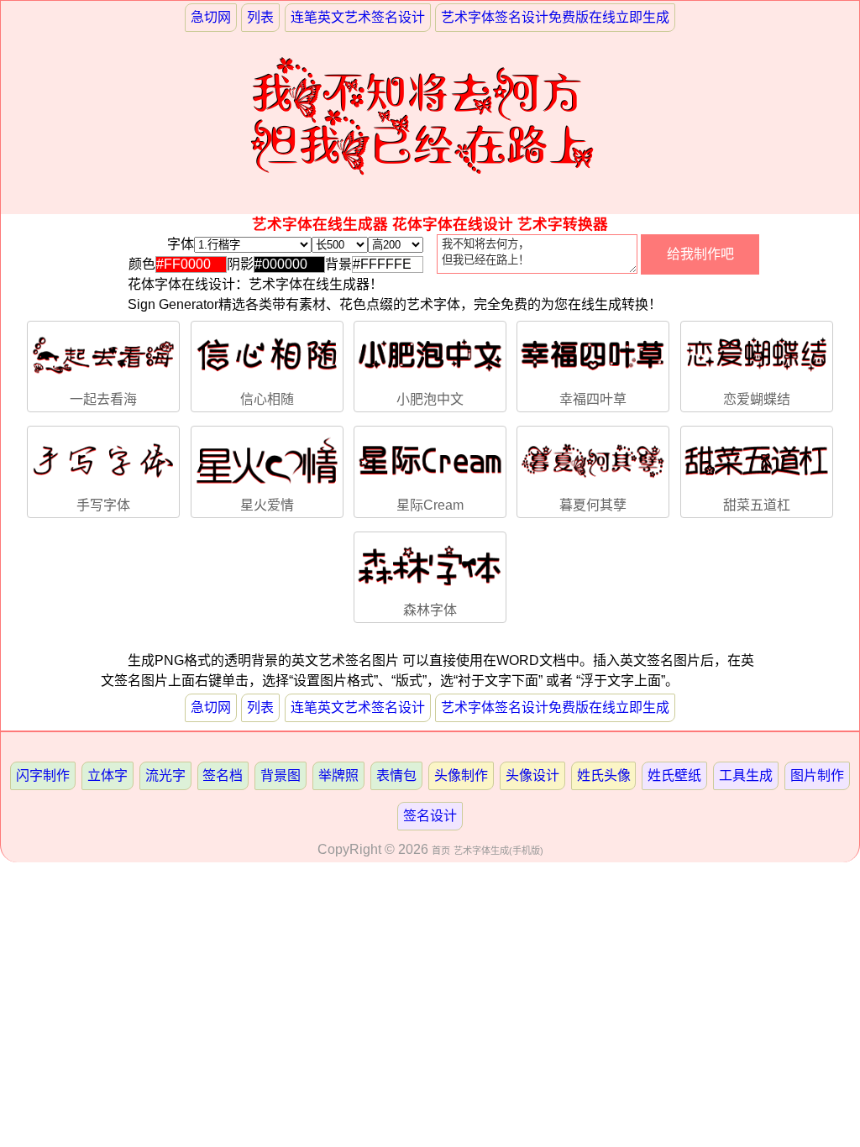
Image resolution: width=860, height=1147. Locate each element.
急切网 (211, 17)
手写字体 (103, 505)
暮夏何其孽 (593, 505)
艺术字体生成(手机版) (498, 851)
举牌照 (338, 775)
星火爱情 (267, 505)
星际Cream (430, 505)
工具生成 (746, 775)
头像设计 (532, 775)
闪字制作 (43, 775)
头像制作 (461, 775)
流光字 (165, 775)
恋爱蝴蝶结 (756, 399)
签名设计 (430, 816)
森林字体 (430, 610)
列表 (260, 17)
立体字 (107, 775)
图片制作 (817, 775)
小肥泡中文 (430, 399)
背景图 (280, 775)
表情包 (396, 775)
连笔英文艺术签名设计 (358, 17)
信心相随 (267, 399)
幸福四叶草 (593, 399)
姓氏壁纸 (674, 775)
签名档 (222, 775)
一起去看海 (103, 399)
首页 (441, 851)
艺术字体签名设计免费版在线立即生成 (555, 17)
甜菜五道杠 (756, 505)
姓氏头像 (604, 775)
